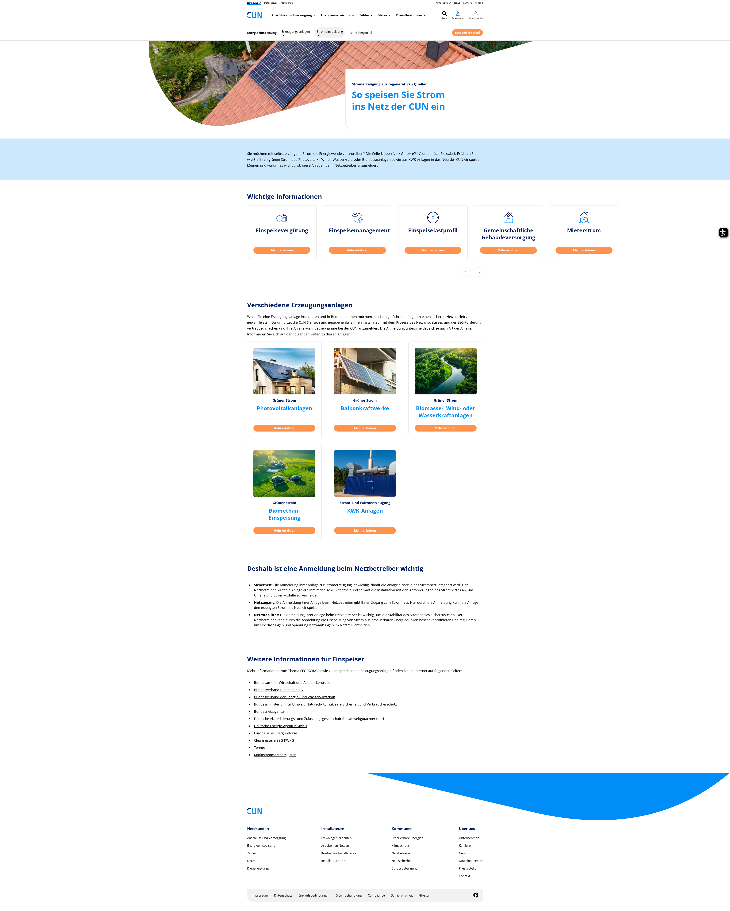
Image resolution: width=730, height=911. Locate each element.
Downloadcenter (471, 861)
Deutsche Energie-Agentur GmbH (280, 726)
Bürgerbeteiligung (404, 868)
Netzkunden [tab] (254, 2)
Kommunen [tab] (287, 2)
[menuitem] (296, 32)
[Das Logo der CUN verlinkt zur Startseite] (254, 15)
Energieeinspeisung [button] (335, 15)
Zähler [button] (364, 15)
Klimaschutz (400, 845)
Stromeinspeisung (330, 31)
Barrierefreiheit (402, 895)
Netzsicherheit (402, 861)
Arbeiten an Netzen (335, 845)
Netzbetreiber (402, 853)
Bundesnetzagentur (269, 711)
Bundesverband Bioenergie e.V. (279, 689)
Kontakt (479, 2)
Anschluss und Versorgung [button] (291, 15)
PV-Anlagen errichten (336, 838)
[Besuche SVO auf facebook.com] (475, 896)
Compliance (376, 895)
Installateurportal (333, 861)
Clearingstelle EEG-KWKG (274, 740)
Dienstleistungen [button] (409, 15)
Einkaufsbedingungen (313, 895)
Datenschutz (283, 895)
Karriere (467, 2)
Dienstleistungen (259, 868)
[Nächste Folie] (478, 272)
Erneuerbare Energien (407, 838)
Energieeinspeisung (261, 845)
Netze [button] (382, 15)
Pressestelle (467, 868)
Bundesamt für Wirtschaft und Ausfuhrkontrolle (292, 682)
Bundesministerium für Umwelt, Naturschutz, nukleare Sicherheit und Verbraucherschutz (325, 704)
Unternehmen (443, 2)
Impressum (260, 895)
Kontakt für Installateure (338, 853)
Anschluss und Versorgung (266, 838)
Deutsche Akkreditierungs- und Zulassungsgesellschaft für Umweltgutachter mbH (319, 718)
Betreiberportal (361, 33)
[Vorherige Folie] (466, 272)
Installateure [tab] (271, 2)
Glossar (424, 895)
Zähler (251, 853)
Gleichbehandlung (349, 895)
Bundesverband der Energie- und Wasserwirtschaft (294, 697)
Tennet (259, 747)
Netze (251, 861)
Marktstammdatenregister (275, 755)
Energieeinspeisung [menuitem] (262, 33)
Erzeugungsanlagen (296, 31)
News (457, 2)
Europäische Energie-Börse (275, 733)
